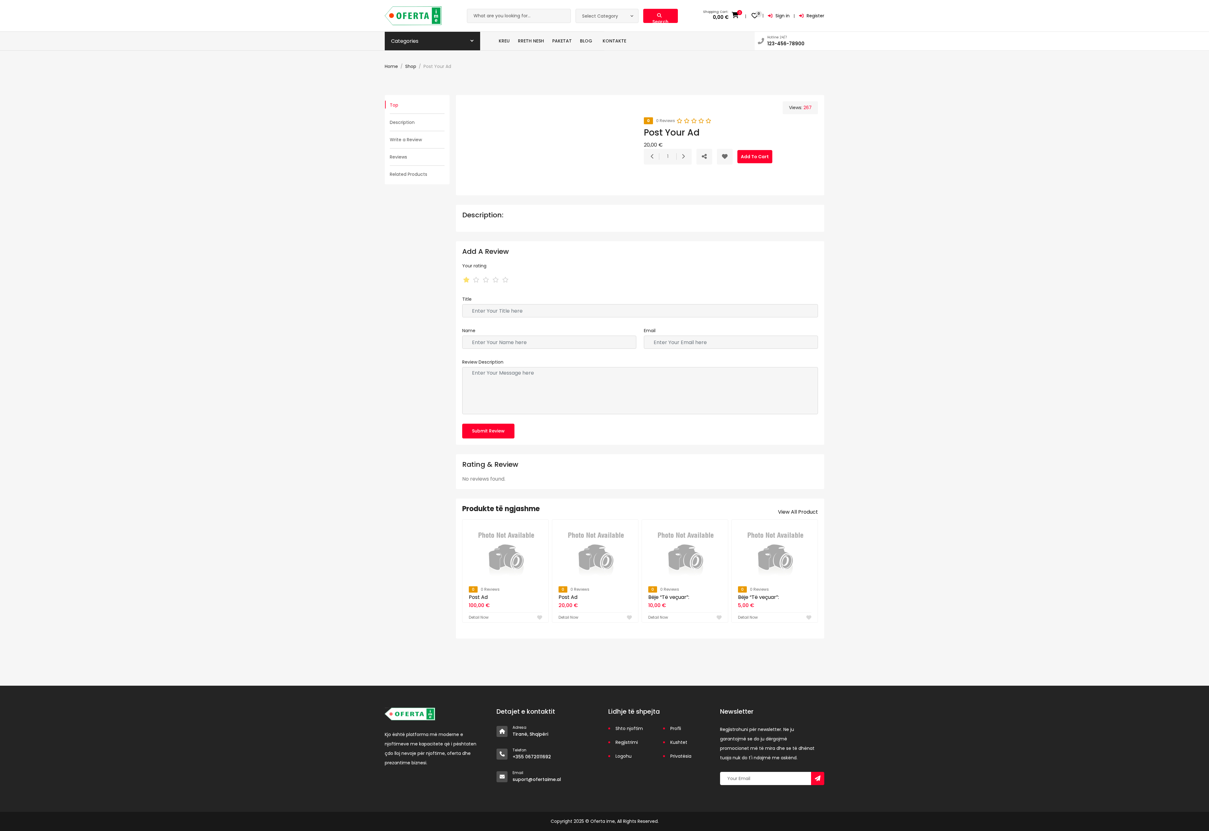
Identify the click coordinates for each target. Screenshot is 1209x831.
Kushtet (678, 742)
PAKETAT (562, 41)
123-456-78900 (785, 43)
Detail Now (479, 617)
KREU (504, 41)
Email (650, 330)
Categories (404, 41)
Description (402, 122)
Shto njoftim (629, 728)
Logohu (624, 756)
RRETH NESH (531, 41)
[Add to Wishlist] (725, 157)
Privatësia (680, 756)
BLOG (586, 41)
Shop (410, 66)
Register (815, 16)
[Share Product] (704, 157)
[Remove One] (652, 157)
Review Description (482, 362)
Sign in (782, 16)
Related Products (408, 174)
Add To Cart (755, 156)
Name (468, 330)
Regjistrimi (627, 742)
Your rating (474, 266)
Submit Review (488, 431)
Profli (675, 728)
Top (394, 105)
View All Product (798, 512)
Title (467, 299)
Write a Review (406, 140)
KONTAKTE (614, 41)
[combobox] (607, 16)
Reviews (398, 157)
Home (391, 66)
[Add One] (683, 157)
